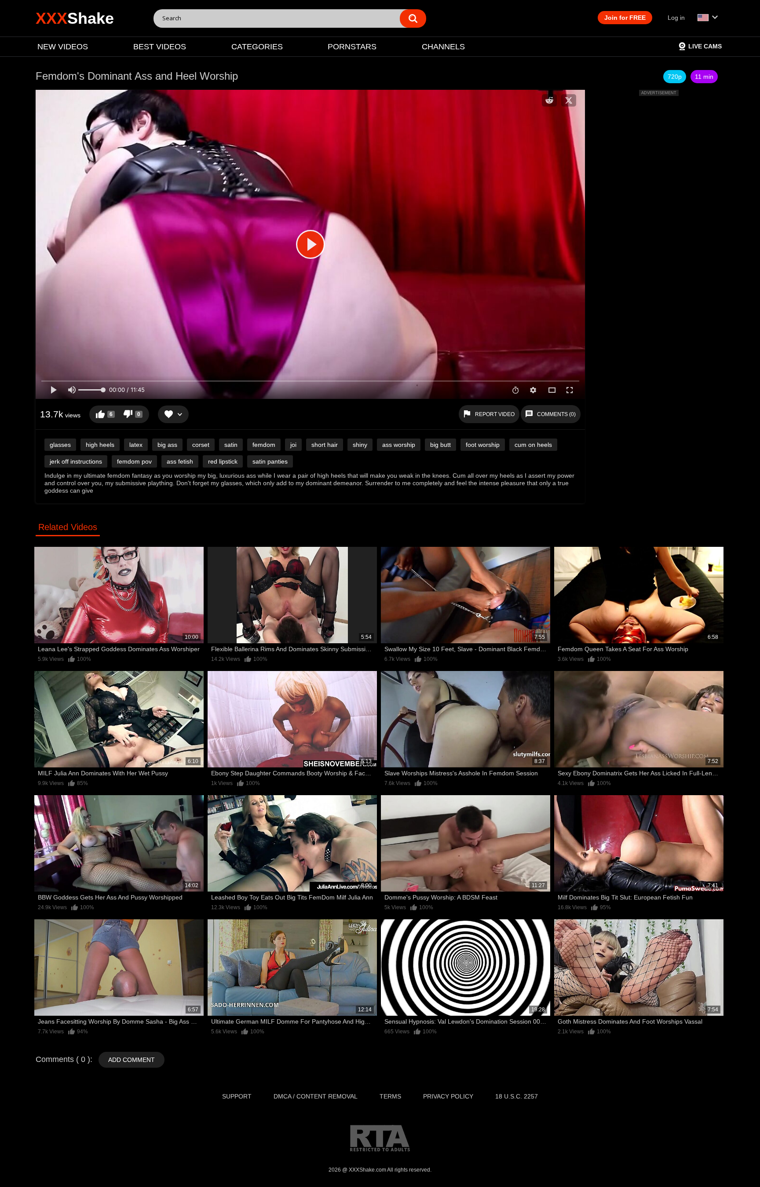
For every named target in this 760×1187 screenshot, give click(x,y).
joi (293, 444)
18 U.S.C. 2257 (516, 1096)
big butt (440, 444)
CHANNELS (443, 46)
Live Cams (705, 46)
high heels (100, 444)
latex (135, 444)
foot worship (483, 444)
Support (237, 1096)
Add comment (131, 1059)
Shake (75, 18)
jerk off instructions (76, 461)
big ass (167, 444)
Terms (390, 1096)
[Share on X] (568, 100)
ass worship (398, 444)
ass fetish (180, 461)
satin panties (270, 461)
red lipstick (223, 461)
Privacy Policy (448, 1096)
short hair (324, 444)
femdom (263, 444)
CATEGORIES (257, 46)
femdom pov (134, 461)
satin (231, 444)
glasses (60, 444)
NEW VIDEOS (62, 46)
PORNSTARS (352, 46)
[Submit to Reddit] (549, 100)
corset (200, 444)
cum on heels (533, 444)
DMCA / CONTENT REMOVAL (316, 1096)
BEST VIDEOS (159, 46)
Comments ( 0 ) (63, 1059)
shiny (360, 444)
